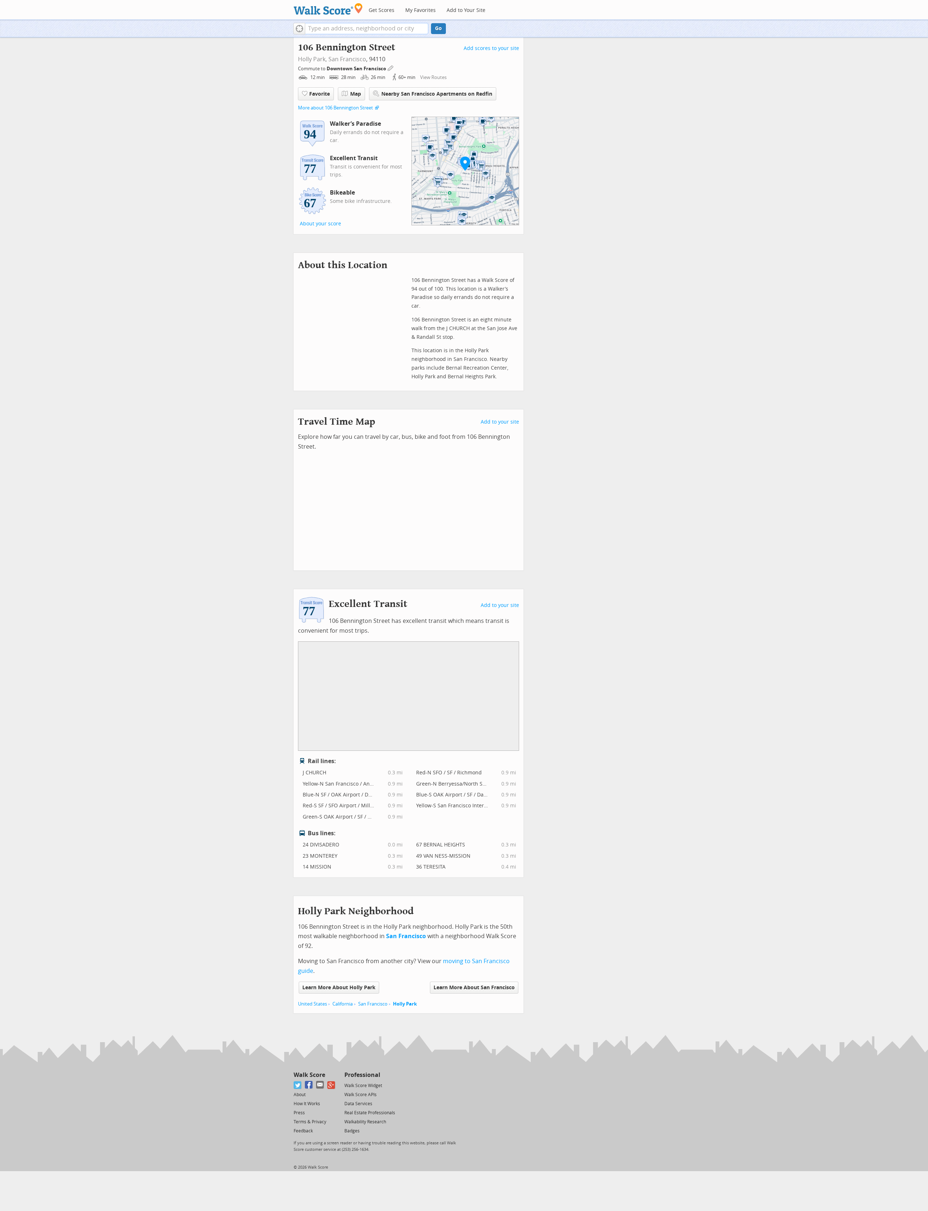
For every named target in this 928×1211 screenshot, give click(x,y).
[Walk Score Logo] (328, 9)
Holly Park (405, 1004)
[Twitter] (298, 1085)
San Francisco (347, 59)
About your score (320, 224)
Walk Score (309, 1074)
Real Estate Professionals (369, 1112)
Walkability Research (365, 1121)
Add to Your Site (466, 10)
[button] (299, 28)
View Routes (433, 77)
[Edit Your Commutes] (390, 67)
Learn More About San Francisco (474, 988)
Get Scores (381, 10)
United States (312, 1004)
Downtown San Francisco (357, 68)
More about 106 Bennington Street (335, 108)
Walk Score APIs (360, 1094)
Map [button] (355, 94)
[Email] (320, 1085)
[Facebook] (309, 1085)
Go (438, 28)
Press (299, 1112)
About (300, 1094)
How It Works (307, 1103)
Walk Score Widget (363, 1085)
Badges (352, 1130)
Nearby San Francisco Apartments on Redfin (436, 94)
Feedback (303, 1130)
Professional (362, 1074)
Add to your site (500, 422)
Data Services (358, 1103)
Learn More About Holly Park (339, 988)
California (342, 1004)
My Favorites (420, 10)
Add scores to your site (491, 48)
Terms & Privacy (310, 1121)
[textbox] (366, 28)
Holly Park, (312, 59)
